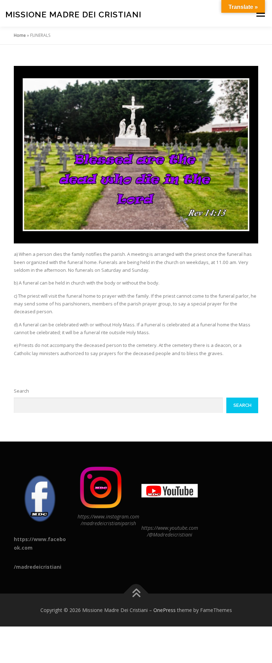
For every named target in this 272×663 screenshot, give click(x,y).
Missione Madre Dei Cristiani (73, 14)
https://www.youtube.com (169, 527)
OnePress (164, 610)
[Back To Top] (136, 593)
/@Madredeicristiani (169, 534)
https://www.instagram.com (108, 516)
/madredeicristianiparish (108, 523)
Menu (260, 13)
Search (21, 391)
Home (20, 35)
